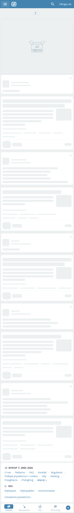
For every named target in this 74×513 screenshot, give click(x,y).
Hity (44, 476)
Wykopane (10, 490)
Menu (5, 4)
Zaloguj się (65, 4)
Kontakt (42, 472)
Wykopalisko (27, 490)
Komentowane (46, 490)
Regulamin (56, 472)
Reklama (20, 472)
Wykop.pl (13, 4)
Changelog (27, 480)
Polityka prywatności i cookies (21, 476)
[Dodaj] (68, 507)
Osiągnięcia (10, 480)
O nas (7, 472)
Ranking (54, 476)
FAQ (31, 472)
